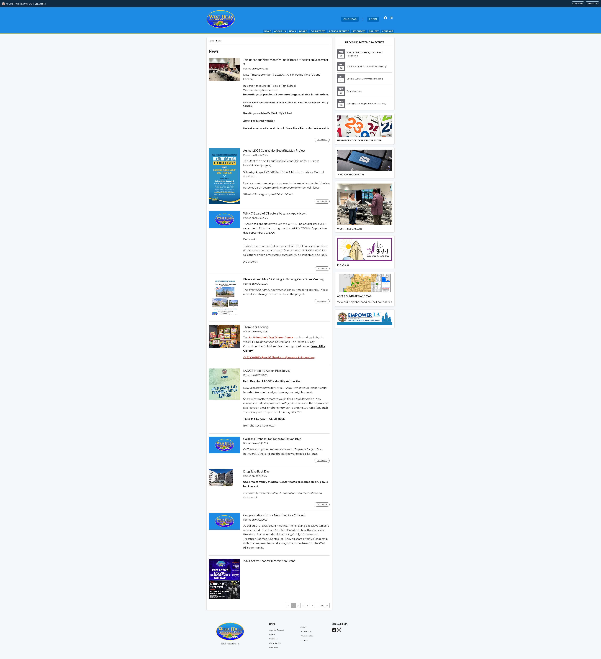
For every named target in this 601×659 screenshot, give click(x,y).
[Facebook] (385, 18)
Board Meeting (354, 91)
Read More (322, 140)
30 (322, 605)
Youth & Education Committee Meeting (367, 66)
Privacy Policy (306, 636)
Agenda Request (339, 31)
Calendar (350, 19)
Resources (358, 31)
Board (303, 31)
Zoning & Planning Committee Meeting (366, 103)
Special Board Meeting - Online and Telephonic (365, 54)
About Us (280, 31)
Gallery (374, 31)
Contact (387, 31)
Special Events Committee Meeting (365, 78)
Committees (318, 31)
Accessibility (305, 631)
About (303, 627)
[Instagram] (391, 18)
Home (267, 31)
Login (373, 19)
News (292, 31)
